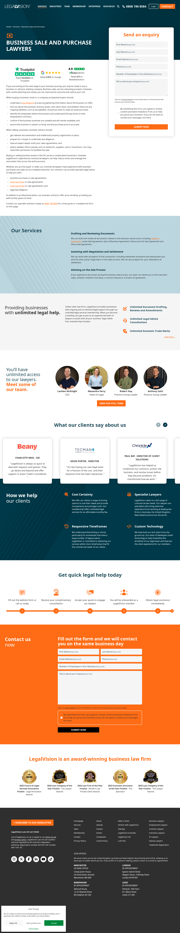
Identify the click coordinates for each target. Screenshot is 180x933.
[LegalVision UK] (20, 6)
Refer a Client (123, 821)
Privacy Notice (33, 929)
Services (42, 6)
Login (153, 6)
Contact (167, 6)
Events (99, 833)
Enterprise (94, 6)
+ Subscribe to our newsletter (32, 822)
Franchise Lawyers (157, 833)
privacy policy (20, 839)
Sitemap (121, 829)
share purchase (17, 186)
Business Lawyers (156, 821)
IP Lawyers (153, 837)
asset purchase (17, 182)
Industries (55, 6)
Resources (109, 6)
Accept (54, 923)
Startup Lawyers (156, 841)
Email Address (127, 59)
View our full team (111, 403)
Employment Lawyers (158, 825)
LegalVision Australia (127, 833)
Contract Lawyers (156, 829)
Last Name (125, 52)
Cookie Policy (102, 841)
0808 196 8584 (51, 203)
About (99, 821)
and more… (169, 337)
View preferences (33, 923)
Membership (79, 6)
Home (8, 27)
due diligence (28, 103)
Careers (99, 829)
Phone (123, 66)
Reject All (13, 923)
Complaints (101, 837)
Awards (99, 825)
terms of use (51, 837)
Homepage (78, 821)
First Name (125, 44)
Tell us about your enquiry (132, 81)
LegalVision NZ (124, 837)
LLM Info (122, 841)
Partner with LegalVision (128, 825)
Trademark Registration (159, 845)
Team (67, 6)
